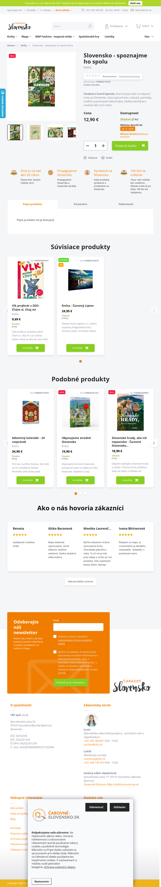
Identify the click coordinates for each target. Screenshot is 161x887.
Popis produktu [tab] (32, 204)
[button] (80, 361)
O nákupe (46, 10)
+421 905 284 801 (94, 741)
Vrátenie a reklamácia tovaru (27, 849)
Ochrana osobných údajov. (59, 867)
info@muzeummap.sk (126, 784)
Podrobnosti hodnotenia (129, 76)
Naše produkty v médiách (25, 813)
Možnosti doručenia (134, 135)
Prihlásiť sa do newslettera (71, 682)
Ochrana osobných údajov (26, 839)
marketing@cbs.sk (94, 759)
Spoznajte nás (14, 10)
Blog (13, 819)
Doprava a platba (20, 833)
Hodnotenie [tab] (126, 204)
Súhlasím (119, 807)
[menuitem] (12, 36)
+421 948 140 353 (94, 762)
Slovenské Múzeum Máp (98, 784)
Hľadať (90, 25)
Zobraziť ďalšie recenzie (80, 581)
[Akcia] (80, 412)
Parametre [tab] (80, 204)
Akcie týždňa (62, 10)
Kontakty (31, 10)
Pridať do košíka (125, 146)
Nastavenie (41, 881)
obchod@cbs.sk (93, 744)
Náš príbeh (16, 808)
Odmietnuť (96, 807)
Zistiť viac (135, 3)
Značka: (92, 84)
